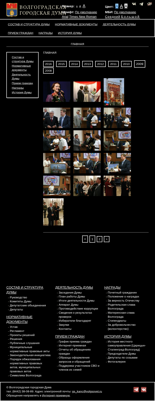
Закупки (64, 324)
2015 (61, 64)
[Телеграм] (136, 389)
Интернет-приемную (56, 395)
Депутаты (16, 309)
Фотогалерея (116, 361)
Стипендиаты (117, 320)
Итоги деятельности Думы (76, 300)
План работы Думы (72, 296)
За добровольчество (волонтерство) (122, 326)
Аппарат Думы (68, 304)
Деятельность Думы (119, 24)
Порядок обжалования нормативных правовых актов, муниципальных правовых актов (26, 365)
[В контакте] (143, 389)
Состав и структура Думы (29, 24)
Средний (112, 16)
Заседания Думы (70, 292)
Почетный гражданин (122, 292)
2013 (87, 64)
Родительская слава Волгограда (121, 306)
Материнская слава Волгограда (121, 314)
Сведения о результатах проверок (75, 314)
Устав (14, 326)
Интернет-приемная (72, 345)
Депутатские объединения (28, 305)
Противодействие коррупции (78, 308)
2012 (100, 64)
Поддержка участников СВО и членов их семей (79, 367)
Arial (65, 16)
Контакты (65, 328)
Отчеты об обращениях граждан (75, 351)
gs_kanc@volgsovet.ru (87, 391)
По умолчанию (86, 12)
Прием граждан (20, 33)
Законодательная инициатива (30, 355)
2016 (48, 64)
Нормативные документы (76, 24)
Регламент (17, 331)
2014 (74, 64)
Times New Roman (83, 16)
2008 (48, 70)
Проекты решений (22, 335)
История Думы (70, 33)
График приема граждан (75, 341)
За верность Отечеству (123, 300)
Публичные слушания (25, 343)
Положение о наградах (123, 296)
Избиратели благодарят (75, 320)
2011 (113, 64)
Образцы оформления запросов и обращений (74, 359)
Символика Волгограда (25, 375)
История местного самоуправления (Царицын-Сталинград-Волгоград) (127, 345)
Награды (46, 33)
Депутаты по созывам (122, 357)
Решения (16, 339)
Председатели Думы (122, 353)
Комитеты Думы (20, 301)
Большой (130, 16)
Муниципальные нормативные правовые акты (30, 349)
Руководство (18, 297)
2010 (126, 64)
